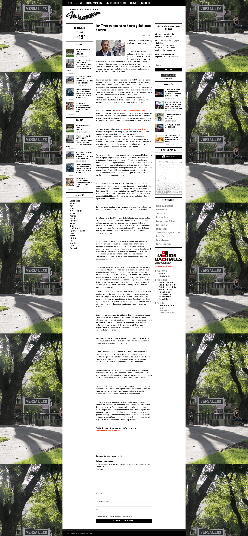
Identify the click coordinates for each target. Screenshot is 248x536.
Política (72, 235)
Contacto (133, 3)
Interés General (75, 228)
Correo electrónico (102, 501)
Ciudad (72, 208)
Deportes (73, 216)
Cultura (72, 213)
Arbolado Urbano (75, 200)
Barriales (73, 203)
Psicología (73, 238)
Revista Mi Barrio (164, 299)
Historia (72, 223)
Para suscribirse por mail (116, 3)
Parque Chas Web (164, 276)
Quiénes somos (146, 3)
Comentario (100, 469)
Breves (72, 206)
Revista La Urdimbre (165, 296)
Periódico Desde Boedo (166, 282)
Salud (71, 240)
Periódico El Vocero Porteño (168, 284)
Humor (72, 226)
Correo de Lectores (76, 210)
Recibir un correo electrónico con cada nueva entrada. (115, 516)
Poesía (72, 233)
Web (97, 509)
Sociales (72, 245)
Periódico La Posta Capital (168, 287)
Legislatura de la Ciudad (78, 230)
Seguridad (73, 243)
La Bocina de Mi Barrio (166, 305)
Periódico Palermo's (165, 289)
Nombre (99, 494)
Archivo (79, 3)
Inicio (70, 3)
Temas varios (74, 248)
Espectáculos (74, 220)
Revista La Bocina (165, 294)
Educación (73, 218)
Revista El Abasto (164, 292)
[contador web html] (168, 75)
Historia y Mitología (94, 3)
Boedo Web (162, 273)
